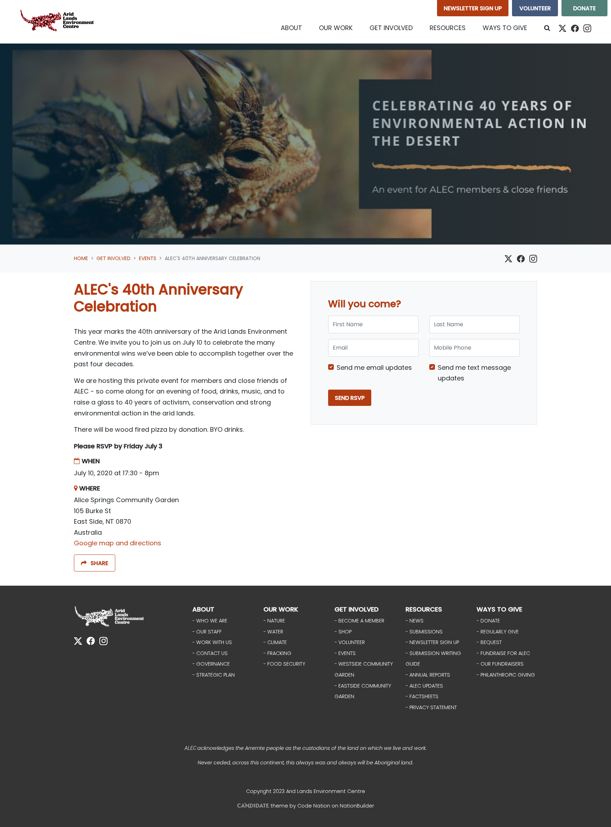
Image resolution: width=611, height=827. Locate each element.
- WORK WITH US (212, 642)
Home (81, 258)
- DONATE (488, 620)
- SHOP (342, 631)
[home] (59, 21)
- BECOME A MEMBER (359, 620)
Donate (584, 8)
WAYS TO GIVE (499, 609)
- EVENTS (345, 653)
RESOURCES (424, 609)
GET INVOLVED (356, 609)
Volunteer (535, 8)
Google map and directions (117, 543)
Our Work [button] (336, 27)
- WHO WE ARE (209, 620)
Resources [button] (448, 27)
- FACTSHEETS (422, 696)
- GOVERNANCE (211, 663)
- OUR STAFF (207, 631)
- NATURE (274, 620)
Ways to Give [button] (505, 27)
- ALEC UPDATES (424, 685)
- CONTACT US (210, 653)
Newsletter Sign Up (473, 8)
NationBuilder (357, 805)
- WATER (273, 631)
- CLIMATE (275, 642)
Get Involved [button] (395, 27)
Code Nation (313, 805)
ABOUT (203, 609)
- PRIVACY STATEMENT (431, 707)
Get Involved (113, 258)
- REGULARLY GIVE (498, 631)
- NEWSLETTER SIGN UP (432, 642)
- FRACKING (277, 653)
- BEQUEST (489, 642)
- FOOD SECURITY (284, 663)
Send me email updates (374, 367)
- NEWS (415, 620)
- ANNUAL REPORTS (428, 674)
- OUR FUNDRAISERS (500, 663)
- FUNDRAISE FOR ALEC (503, 653)
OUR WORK (280, 609)
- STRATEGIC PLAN (213, 674)
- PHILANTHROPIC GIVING (506, 674)
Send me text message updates (474, 373)
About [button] (291, 27)
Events (147, 258)
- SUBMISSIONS (424, 631)
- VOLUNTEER (349, 642)
